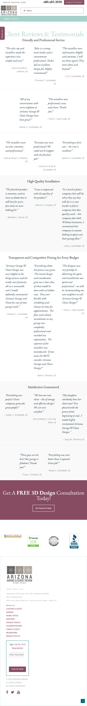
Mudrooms (11, 633)
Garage (9, 612)
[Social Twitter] (12, 693)
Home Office (12, 615)
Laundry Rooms (14, 626)
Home (7, 19)
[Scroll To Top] (83, 701)
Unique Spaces (13, 622)
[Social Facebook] (7, 693)
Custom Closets (14, 609)
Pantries (10, 619)
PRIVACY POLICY (13, 636)
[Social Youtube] (18, 693)
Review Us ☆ (10, 605)
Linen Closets (13, 629)
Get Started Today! (43, 508)
